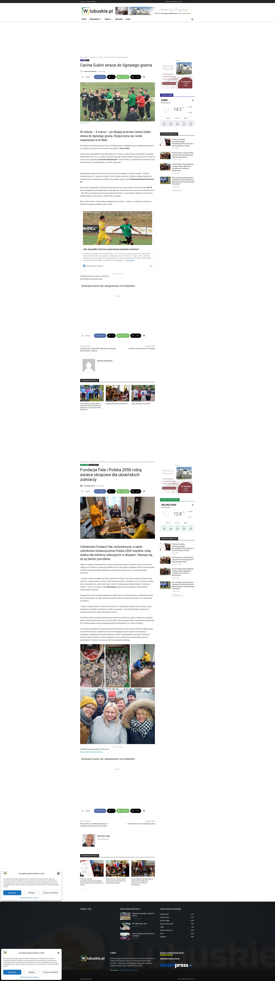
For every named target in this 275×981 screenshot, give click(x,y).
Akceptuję (12, 972)
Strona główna (84, 57)
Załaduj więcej (176, 191)
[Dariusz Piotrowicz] (81, 71)
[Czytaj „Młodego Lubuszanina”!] (143, 393)
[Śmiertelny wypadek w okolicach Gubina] (125, 916)
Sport (87, 60)
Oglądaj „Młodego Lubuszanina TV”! (117, 403)
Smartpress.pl (166, 955)
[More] (144, 77)
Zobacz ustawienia (50, 972)
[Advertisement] (137, 38)
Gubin (101, 57)
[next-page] (85, 414)
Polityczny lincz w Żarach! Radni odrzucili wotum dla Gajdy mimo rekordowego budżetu (182, 155)
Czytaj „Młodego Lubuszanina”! (141, 403)
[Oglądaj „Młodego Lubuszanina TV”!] (117, 393)
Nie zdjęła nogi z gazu (139, 923)
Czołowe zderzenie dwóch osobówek (141, 348)
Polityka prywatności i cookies (29, 977)
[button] (58, 953)
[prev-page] (81, 414)
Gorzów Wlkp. (110, 400)
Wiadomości (94, 57)
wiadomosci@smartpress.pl (128, 970)
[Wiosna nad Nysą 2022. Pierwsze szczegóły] (125, 936)
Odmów (31, 972)
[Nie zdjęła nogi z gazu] (125, 926)
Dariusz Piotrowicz (90, 71)
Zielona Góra (84, 400)
